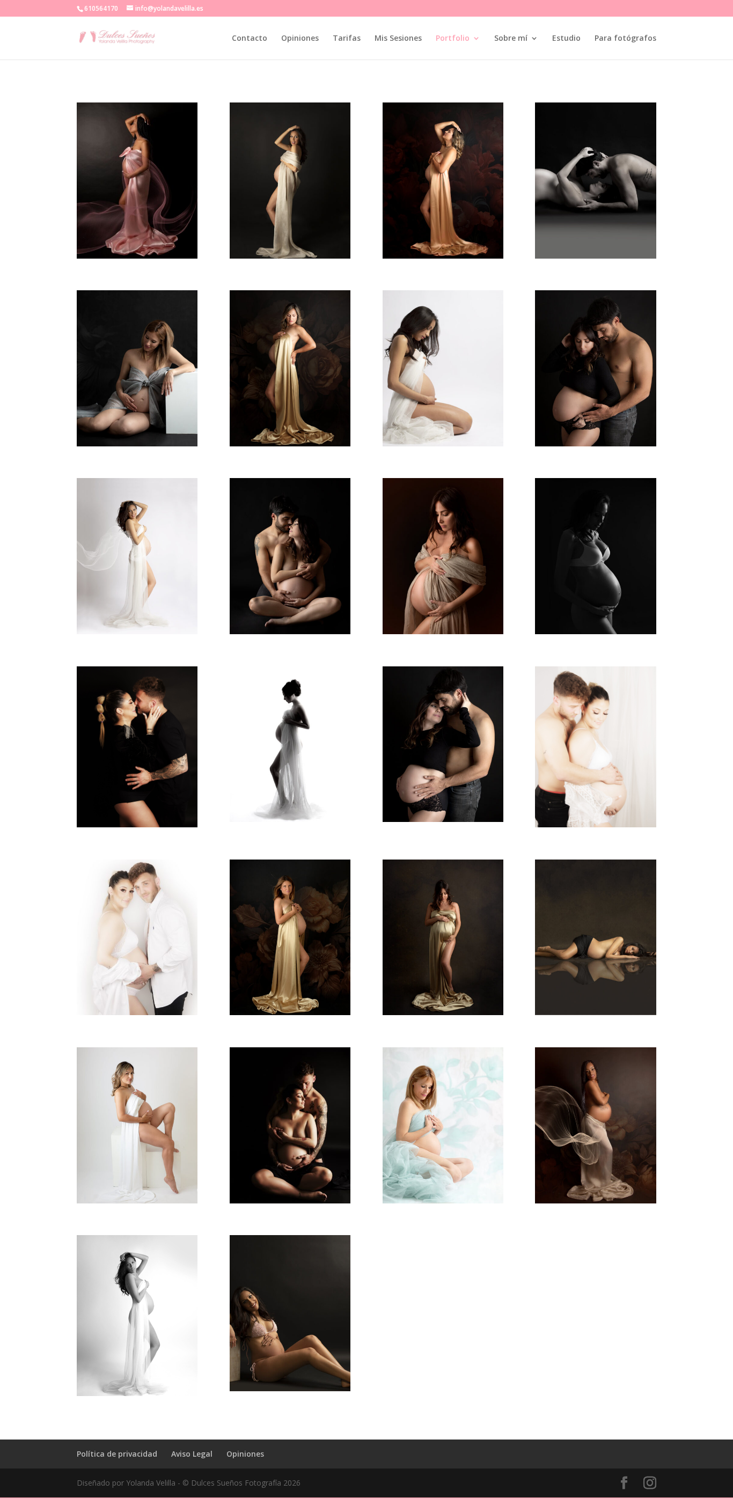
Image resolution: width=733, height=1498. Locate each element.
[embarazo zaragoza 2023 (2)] (443, 634)
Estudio (566, 38)
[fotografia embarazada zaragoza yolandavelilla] (290, 1391)
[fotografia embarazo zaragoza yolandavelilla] (595, 634)
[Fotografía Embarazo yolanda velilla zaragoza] (137, 1396)
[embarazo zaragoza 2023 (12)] (137, 1203)
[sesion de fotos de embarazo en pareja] (137, 827)
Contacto (249, 38)
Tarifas (347, 38)
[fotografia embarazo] (290, 634)
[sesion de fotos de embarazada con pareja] (595, 827)
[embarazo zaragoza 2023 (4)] (290, 822)
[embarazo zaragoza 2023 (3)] (443, 1015)
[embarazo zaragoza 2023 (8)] (595, 446)
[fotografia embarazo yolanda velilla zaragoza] (137, 258)
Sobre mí (510, 38)
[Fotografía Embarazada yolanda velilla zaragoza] (137, 634)
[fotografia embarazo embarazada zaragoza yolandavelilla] (595, 1015)
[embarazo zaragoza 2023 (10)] (443, 1203)
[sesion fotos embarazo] (137, 1015)
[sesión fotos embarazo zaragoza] (290, 1203)
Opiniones (300, 38)
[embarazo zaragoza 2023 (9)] (137, 446)
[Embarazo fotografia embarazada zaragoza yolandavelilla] (443, 446)
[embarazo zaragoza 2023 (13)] (290, 446)
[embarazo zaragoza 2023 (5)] (595, 258)
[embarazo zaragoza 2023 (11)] (595, 1203)
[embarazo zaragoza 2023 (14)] (443, 258)
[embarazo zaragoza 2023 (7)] (443, 822)
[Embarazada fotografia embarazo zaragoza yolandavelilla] (290, 258)
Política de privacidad (117, 1454)
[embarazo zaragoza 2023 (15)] (290, 1015)
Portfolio (453, 38)
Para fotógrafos (625, 38)
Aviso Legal (191, 1454)
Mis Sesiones (398, 38)
